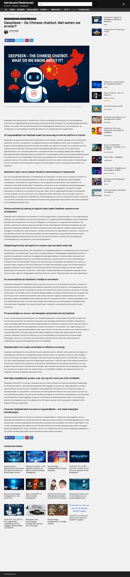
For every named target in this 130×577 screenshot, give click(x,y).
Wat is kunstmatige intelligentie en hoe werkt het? (12, 496)
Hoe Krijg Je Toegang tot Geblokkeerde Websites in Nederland (113, 19)
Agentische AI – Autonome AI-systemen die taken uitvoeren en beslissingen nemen (14, 469)
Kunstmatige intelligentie (12, 18)
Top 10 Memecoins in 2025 (113, 106)
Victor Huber (14, 31)
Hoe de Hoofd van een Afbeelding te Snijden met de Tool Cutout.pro (57, 496)
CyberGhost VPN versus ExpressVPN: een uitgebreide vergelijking (114, 130)
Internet (44, 10)
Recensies (20, 10)
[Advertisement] (43, 112)
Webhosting (55, 10)
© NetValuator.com (10, 574)
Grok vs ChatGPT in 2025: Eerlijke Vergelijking (34, 496)
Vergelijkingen (32, 10)
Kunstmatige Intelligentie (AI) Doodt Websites (57, 468)
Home (5, 14)
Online (105, 34)
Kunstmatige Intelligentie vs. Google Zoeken (57, 522)
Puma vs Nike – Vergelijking (113, 157)
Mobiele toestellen (109, 98)
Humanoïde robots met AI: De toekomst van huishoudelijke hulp (79, 496)
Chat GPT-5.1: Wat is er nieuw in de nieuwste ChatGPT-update (78, 518)
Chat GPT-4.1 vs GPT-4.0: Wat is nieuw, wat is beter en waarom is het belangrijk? (79, 469)
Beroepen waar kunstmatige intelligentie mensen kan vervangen (34, 523)
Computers (107, 195)
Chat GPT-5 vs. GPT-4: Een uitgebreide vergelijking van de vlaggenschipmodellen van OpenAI (13, 524)
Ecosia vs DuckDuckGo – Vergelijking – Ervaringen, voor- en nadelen (114, 147)
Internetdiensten (108, 152)
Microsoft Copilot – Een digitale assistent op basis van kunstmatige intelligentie (35, 469)
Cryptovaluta (107, 109)
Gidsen (12, 10)
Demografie (107, 122)
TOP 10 (66, 10)
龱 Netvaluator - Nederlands (28, 18)
